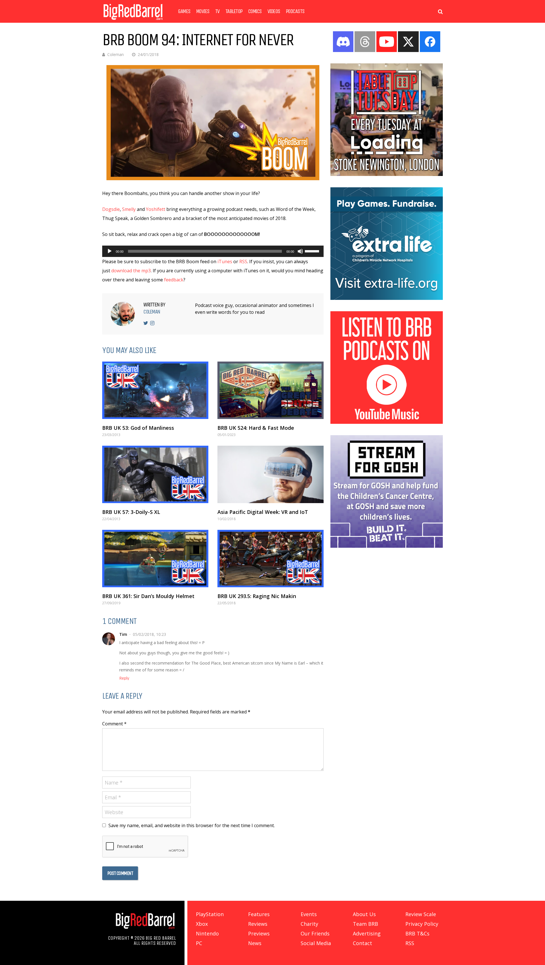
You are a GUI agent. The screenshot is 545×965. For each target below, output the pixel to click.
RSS (243, 261)
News (254, 943)
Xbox (202, 923)
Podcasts (295, 11)
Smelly (129, 209)
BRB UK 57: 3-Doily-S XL (131, 512)
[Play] (109, 251)
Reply (124, 678)
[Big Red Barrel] (133, 21)
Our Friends (315, 933)
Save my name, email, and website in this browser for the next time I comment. (191, 825)
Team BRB (365, 923)
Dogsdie (111, 209)
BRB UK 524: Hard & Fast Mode (255, 427)
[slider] (313, 251)
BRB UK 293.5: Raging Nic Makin (256, 596)
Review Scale (420, 914)
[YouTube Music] (386, 422)
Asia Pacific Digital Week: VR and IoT (262, 512)
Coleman (115, 54)
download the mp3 (131, 270)
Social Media (316, 943)
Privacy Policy (421, 923)
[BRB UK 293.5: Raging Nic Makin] (270, 558)
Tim (123, 634)
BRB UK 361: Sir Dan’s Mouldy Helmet (148, 596)
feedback (173, 280)
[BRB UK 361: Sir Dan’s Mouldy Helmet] (155, 558)
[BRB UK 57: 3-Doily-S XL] (155, 474)
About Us (364, 914)
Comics (255, 11)
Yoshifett (155, 209)
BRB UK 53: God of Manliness (138, 427)
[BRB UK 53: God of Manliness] (155, 390)
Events (309, 914)
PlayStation (210, 914)
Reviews (257, 923)
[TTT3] (386, 174)
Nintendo (207, 933)
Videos (273, 11)
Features (259, 914)
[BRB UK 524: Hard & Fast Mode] (270, 390)
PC (199, 943)
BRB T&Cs (417, 933)
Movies (202, 11)
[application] (213, 251)
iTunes (224, 261)
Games (184, 11)
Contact (362, 943)
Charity (309, 923)
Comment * (114, 724)
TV (217, 11)
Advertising (367, 933)
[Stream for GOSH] (386, 546)
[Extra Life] (386, 298)
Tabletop (233, 11)
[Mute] (300, 251)
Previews (259, 933)
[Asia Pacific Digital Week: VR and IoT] (270, 474)
